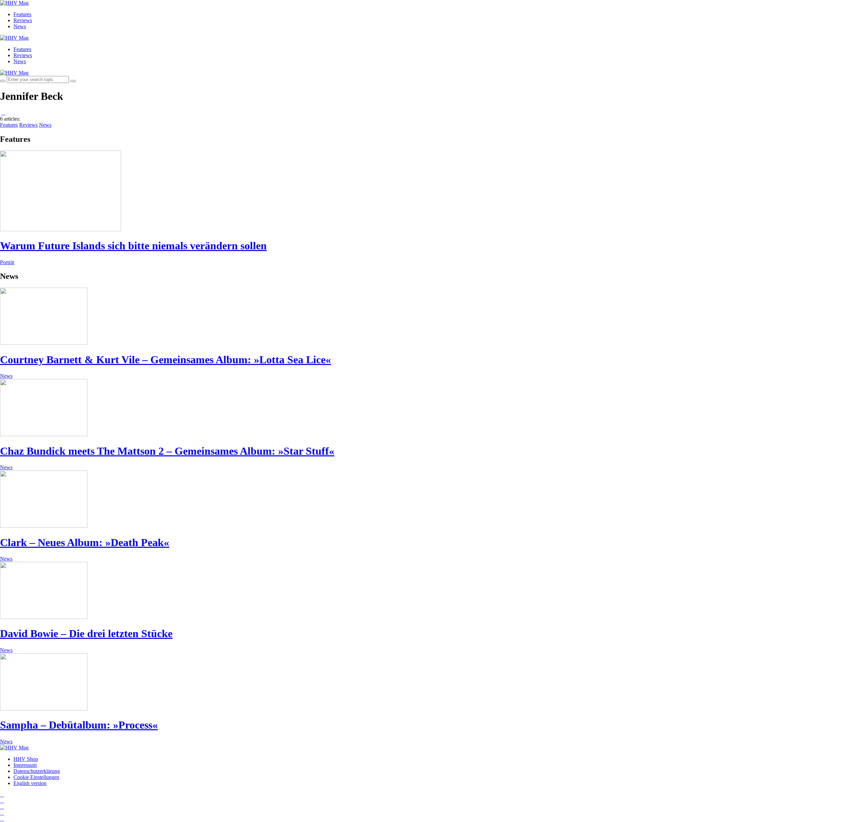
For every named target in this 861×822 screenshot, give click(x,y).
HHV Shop (25, 759)
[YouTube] (2, 807)
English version (29, 783)
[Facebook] (2, 801)
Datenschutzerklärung (36, 771)
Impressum (25, 765)
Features (22, 14)
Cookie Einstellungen (36, 777)
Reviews (22, 20)
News (19, 26)
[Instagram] (2, 794)
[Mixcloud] (2, 813)
